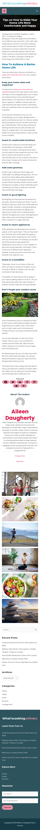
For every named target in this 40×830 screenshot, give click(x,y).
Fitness (4, 691)
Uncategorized (7, 704)
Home (4, 698)
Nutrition (5, 701)
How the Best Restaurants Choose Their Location (19, 655)
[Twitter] (12, 382)
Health (4, 694)
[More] (23, 386)
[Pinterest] (27, 382)
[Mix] (34, 382)
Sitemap (20, 825)
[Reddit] (16, 386)
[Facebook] (5, 382)
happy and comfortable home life (14, 75)
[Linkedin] (20, 382)
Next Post (20, 461)
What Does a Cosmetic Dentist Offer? (15, 659)
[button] (37, 11)
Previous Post (20, 456)
